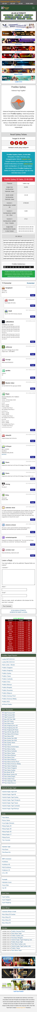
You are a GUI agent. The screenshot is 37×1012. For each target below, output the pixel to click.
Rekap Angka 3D (6, 829)
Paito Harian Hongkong (10, 766)
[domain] (4, 454)
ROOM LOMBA (29, 3)
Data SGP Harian (9, 721)
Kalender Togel (26, 159)
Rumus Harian (6, 820)
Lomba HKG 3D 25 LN (8, 662)
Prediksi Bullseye (7, 684)
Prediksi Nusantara (7, 690)
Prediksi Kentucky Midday (9, 698)
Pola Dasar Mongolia (17, 937)
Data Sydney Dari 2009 (10, 738)
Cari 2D (4, 888)
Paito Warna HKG (9, 736)
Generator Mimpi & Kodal (9, 911)
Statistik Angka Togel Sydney (10, 797)
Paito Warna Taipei (16, 950)
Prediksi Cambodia (7, 679)
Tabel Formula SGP (9, 713)
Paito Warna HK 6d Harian (11, 734)
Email (4, 592)
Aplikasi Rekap (28, 163)
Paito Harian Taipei (16, 933)
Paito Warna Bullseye (10, 755)
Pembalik (4, 879)
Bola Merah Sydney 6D (10, 774)
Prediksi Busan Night (17, 942)
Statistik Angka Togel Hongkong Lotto (21, 939)
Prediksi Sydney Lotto (17, 935)
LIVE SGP (12, 3)
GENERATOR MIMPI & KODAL (18, 612)
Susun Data (5, 885)
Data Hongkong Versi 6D (11, 727)
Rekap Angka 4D (6, 831)
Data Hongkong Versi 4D (11, 725)
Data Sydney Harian (9, 742)
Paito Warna (5, 817)
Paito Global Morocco (10, 783)
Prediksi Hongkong (7, 670)
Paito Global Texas (9, 778)
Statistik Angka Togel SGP (9, 791)
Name (4, 586)
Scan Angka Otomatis (8, 823)
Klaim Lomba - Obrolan (8, 665)
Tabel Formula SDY (9, 717)
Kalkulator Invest (6, 882)
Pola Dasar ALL (6, 852)
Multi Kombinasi (6, 867)
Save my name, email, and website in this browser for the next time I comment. (17, 601)
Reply (32, 295)
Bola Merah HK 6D (9, 772)
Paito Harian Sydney (9, 770)
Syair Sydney (6, 897)
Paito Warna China (9, 757)
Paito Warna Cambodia (10, 751)
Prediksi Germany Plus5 (9, 696)
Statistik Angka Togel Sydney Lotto (21, 946)
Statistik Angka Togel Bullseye (10, 808)
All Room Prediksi (7, 704)
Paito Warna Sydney (9, 749)
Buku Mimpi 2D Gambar (8, 914)
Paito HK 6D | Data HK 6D (11, 732)
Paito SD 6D (7, 744)
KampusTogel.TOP (21, 1007)
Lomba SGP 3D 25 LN (8, 659)
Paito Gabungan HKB (10, 780)
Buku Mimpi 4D (6, 923)
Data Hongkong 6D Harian (11, 730)
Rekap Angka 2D (6, 826)
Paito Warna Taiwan (9, 753)
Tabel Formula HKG (9, 715)
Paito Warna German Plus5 (11, 761)
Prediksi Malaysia (7, 693)
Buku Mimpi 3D (6, 920)
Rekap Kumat (6, 837)
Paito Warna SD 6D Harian (11, 747)
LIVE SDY (4, 3)
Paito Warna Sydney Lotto (18, 944)
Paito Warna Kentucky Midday (12, 763)
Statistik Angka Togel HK (9, 794)
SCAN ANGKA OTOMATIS (18, 610)
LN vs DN (4, 873)
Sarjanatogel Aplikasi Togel (10, 1)
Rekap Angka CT (6, 834)
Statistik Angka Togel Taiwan (10, 803)
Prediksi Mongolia (7, 687)
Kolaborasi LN (6, 870)
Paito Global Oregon (9, 776)
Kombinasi (5, 861)
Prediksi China (6, 681)
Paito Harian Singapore (10, 768)
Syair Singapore (6, 899)
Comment (5, 567)
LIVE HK (20, 3)
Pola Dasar (5, 849)
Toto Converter (6, 840)
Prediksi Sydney (18, 87)
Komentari (30, 283)
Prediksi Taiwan (6, 676)
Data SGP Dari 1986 (9, 719)
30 (30, 267)
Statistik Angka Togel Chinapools (11, 800)
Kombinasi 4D (6, 864)
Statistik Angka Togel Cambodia (11, 805)
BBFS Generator (6, 859)
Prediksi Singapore (7, 667)
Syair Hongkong (6, 902)
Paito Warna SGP (9, 723)
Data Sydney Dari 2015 (10, 740)
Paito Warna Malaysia (10, 759)
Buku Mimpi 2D (6, 917)
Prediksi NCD (6, 701)
